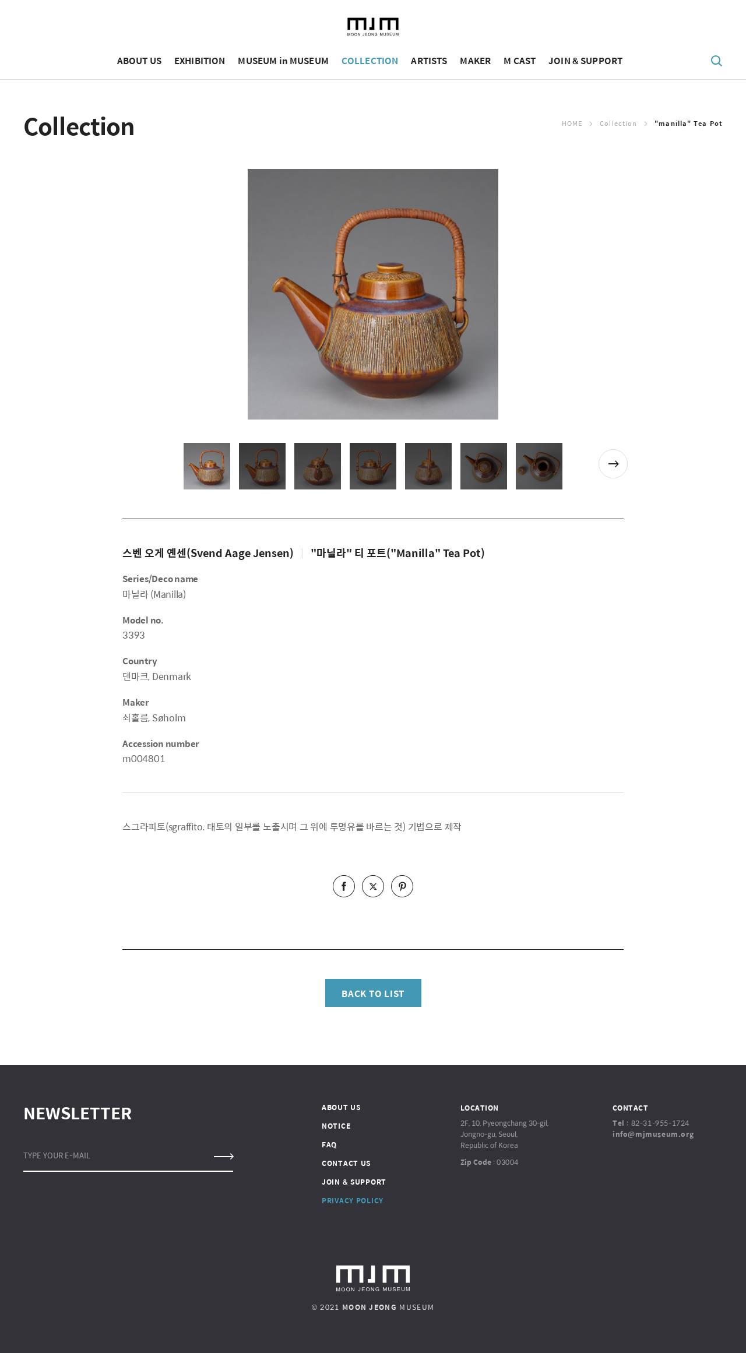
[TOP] (719, 1329)
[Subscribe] (223, 1156)
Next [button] (613, 463)
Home (572, 123)
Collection (618, 123)
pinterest (402, 886)
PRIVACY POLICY (352, 1200)
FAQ (329, 1144)
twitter (373, 886)
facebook (343, 886)
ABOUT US (341, 1107)
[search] (717, 60)
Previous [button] (132, 463)
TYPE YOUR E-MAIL (56, 1155)
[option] (373, 294)
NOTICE (336, 1126)
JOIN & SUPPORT (354, 1181)
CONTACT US (346, 1163)
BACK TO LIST (373, 993)
